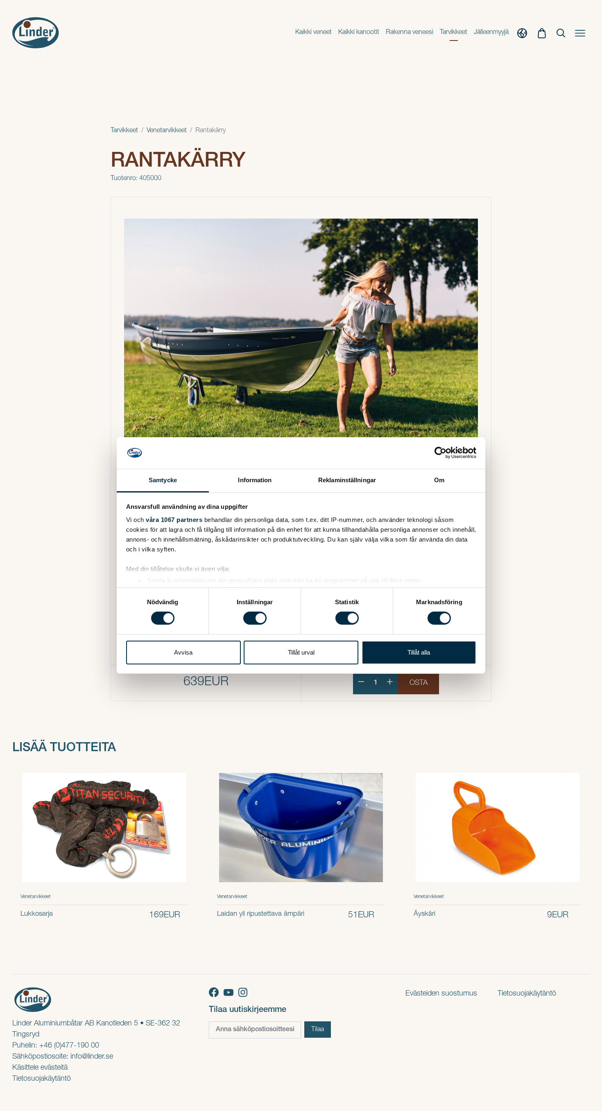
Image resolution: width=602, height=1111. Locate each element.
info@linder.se (91, 1057)
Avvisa (183, 652)
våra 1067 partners (174, 519)
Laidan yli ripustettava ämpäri (260, 914)
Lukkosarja (36, 914)
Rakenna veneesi (409, 32)
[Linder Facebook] (216, 992)
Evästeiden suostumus (441, 994)
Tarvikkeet (453, 32)
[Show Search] (560, 33)
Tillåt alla (418, 652)
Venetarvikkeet (167, 131)
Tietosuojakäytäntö (41, 1079)
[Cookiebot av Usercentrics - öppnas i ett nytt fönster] (440, 453)
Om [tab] (439, 479)
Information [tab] (255, 479)
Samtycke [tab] (163, 479)
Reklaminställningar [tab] (347, 479)
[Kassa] (541, 32)
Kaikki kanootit (358, 32)
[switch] (255, 618)
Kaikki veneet (313, 32)
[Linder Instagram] (244, 992)
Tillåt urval (301, 652)
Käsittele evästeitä (40, 1068)
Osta (419, 683)
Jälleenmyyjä (491, 32)
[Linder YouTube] (231, 992)
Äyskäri (424, 914)
